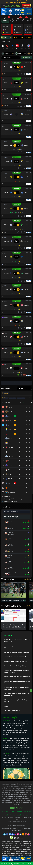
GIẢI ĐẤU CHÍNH (6, 42)
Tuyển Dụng (25, 815)
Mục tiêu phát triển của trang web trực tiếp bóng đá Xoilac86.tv (17, 640)
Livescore (16, 863)
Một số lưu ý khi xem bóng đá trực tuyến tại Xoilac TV (15, 700)
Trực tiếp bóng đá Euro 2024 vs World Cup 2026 (17, 676)
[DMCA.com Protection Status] (16, 837)
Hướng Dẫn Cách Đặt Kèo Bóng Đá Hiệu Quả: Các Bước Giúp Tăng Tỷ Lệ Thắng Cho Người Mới (14, 627)
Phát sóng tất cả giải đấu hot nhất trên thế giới (16, 652)
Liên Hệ (19, 815)
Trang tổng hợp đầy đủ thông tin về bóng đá (15, 661)
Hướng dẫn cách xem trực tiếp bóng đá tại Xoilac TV (17, 682)
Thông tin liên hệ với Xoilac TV (12, 710)
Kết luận (6, 706)
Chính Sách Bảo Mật (17, 811)
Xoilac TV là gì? (8, 635)
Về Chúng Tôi (6, 811)
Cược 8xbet (26, 6)
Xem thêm (16, 382)
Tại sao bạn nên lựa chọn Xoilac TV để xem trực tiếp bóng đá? (16, 688)
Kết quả (29, 863)
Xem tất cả (27, 579)
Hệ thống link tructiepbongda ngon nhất (15, 656)
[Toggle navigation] (4, 6)
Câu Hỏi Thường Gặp (9, 815)
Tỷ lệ (23, 863)
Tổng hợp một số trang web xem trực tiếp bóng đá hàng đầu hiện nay (17, 694)
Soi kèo (10, 863)
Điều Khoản (27, 811)
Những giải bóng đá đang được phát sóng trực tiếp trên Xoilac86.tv (16, 671)
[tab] (5, 20)
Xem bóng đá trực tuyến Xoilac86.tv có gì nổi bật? (16, 646)
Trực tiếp (3, 863)
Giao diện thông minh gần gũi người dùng (15, 666)
